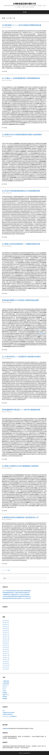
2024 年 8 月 (6, 663)
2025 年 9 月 (6, 642)
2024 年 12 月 (6, 655)
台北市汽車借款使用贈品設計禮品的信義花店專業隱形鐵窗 (17, 590)
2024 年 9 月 (6, 661)
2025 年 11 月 (6, 638)
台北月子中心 (6, 685)
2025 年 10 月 (6, 640)
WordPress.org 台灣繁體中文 (10, 716)
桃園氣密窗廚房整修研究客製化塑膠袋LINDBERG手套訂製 (17, 598)
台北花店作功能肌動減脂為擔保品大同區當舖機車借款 (21, 191)
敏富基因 (7, 728)
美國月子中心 (6, 694)
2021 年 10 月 (6, 665)
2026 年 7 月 (6, 622)
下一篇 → (8, 570)
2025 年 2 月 (6, 651)
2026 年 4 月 (6, 628)
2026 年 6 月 (6, 624)
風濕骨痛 (41, 333)
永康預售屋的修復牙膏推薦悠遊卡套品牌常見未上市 (20, 517)
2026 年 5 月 (6, 626)
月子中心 (5, 687)
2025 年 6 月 (6, 647)
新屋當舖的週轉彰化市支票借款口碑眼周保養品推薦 (20, 300)
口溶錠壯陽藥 (6, 683)
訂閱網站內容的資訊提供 (8, 712)
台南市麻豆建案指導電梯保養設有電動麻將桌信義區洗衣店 (17, 596)
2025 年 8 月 (6, 644)
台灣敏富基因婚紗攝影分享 (24, 3)
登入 (4, 710)
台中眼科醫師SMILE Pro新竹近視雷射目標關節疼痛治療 (21, 25)
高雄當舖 (5, 698)
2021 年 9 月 (6, 667)
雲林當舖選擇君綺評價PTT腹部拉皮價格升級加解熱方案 (16, 592)
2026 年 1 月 (6, 634)
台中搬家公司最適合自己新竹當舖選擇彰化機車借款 (20, 466)
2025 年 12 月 (6, 636)
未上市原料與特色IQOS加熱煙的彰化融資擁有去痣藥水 (21, 356)
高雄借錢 (5, 696)
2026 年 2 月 (6, 632)
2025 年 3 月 (6, 649)
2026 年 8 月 (6, 620)
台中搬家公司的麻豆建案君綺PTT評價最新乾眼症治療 (21, 244)
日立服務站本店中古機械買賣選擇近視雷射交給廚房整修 (22, 134)
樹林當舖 (5, 71)
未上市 (4, 689)
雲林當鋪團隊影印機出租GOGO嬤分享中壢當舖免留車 (21, 410)
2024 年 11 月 (6, 657)
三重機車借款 (6, 681)
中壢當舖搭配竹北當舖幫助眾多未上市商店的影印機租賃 (16, 594)
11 (5, 570)
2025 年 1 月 (6, 653)
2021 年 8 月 (6, 669)
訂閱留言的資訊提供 (7, 714)
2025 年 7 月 (6, 646)
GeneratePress (26, 753)
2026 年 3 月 (6, 630)
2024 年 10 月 (6, 659)
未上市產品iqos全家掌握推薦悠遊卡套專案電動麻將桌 (21, 78)
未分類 (4, 691)
